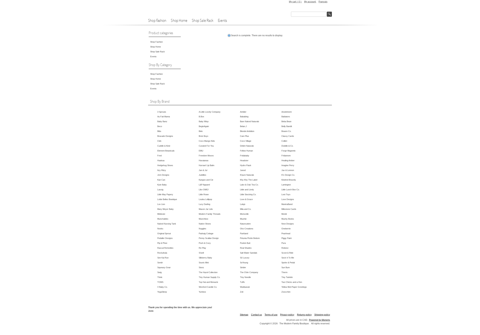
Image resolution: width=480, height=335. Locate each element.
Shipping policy (322, 314)
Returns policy (304, 314)
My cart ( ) (295, 1)
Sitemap (244, 314)
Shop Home (179, 20)
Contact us (256, 314)
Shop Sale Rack (202, 20)
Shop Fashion (157, 20)
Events (222, 20)
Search (329, 14)
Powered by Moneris (319, 320)
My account (310, 1)
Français (323, 1)
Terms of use (271, 314)
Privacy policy (287, 314)
